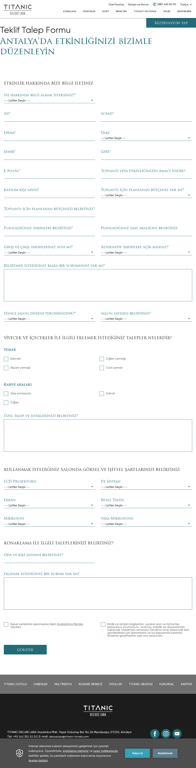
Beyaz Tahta (112, 500)
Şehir (10, 152)
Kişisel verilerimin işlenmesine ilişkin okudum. (46, 626)
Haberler (40, 684)
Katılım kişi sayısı (21, 190)
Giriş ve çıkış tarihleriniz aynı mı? (38, 247)
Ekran (10, 500)
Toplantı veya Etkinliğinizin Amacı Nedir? (143, 171)
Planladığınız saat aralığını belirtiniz (139, 228)
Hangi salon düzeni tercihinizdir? (40, 314)
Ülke (105, 133)
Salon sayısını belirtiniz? (126, 314)
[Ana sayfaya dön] (98, 710)
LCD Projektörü (20, 482)
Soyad (107, 114)
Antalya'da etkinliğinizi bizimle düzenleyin (76, 46)
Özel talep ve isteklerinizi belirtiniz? (41, 416)
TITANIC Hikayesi (141, 684)
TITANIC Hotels (15, 684)
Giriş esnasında (20, 393)
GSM (106, 152)
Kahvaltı (15, 358)
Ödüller (115, 684)
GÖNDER (25, 650)
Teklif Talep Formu (35, 30)
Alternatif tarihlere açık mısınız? (134, 247)
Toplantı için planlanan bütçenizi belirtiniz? (49, 209)
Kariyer (186, 684)
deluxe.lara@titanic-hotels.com (69, 736)
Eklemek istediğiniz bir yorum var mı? (41, 574)
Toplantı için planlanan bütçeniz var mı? (142, 190)
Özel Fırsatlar (116, 4)
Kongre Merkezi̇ (90, 684)
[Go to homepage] (17, 9)
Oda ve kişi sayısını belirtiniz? (33, 555)
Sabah (110, 393)
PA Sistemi (110, 482)
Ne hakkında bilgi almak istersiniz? (40, 95)
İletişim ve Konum (138, 4)
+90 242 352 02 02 (25, 736)
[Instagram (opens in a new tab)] (166, 733)
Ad (7, 114)
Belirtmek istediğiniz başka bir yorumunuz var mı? (54, 266)
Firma (10, 133)
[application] (98, 753)
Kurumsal (166, 684)
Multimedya (63, 684)
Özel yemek (114, 367)
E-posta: (12, 171)
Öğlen (14, 402)
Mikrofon (14, 519)
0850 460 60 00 (166, 4)
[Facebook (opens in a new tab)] (154, 733)
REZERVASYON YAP (171, 23)
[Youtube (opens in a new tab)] (177, 733)
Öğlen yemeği (116, 358)
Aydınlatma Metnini (70, 624)
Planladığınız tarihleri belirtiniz (38, 228)
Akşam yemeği (20, 367)
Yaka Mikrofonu (117, 519)
